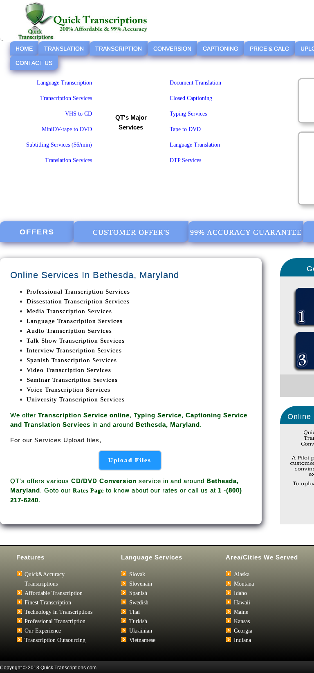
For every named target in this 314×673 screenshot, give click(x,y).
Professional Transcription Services (78, 291)
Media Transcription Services (69, 311)
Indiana (242, 640)
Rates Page (88, 491)
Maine (241, 612)
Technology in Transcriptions (58, 612)
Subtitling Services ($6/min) (59, 145)
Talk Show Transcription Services (76, 340)
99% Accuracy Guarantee (246, 232)
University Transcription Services (76, 399)
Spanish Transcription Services (72, 360)
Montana (244, 584)
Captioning (220, 48)
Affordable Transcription (54, 593)
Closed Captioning (191, 98)
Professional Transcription (55, 621)
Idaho (240, 593)
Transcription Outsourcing (55, 640)
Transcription (118, 48)
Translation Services (68, 160)
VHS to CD (78, 114)
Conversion (172, 48)
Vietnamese (142, 640)
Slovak (137, 574)
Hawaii (242, 602)
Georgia (243, 631)
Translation (64, 48)
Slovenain (140, 584)
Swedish (138, 602)
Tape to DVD (185, 129)
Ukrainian (140, 631)
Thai (134, 612)
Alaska (241, 574)
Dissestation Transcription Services (78, 301)
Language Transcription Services (75, 321)
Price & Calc (269, 48)
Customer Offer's (131, 232)
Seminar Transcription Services (72, 380)
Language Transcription (64, 83)
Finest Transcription (48, 602)
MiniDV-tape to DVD (67, 129)
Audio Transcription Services (69, 331)
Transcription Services (66, 98)
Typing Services (188, 114)
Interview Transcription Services (74, 350)
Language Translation (195, 145)
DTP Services (185, 160)
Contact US (34, 63)
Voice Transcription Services (68, 389)
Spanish (138, 593)
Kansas (242, 621)
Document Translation (195, 83)
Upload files (129, 460)
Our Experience (43, 631)
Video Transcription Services (69, 370)
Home (24, 48)
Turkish (138, 621)
